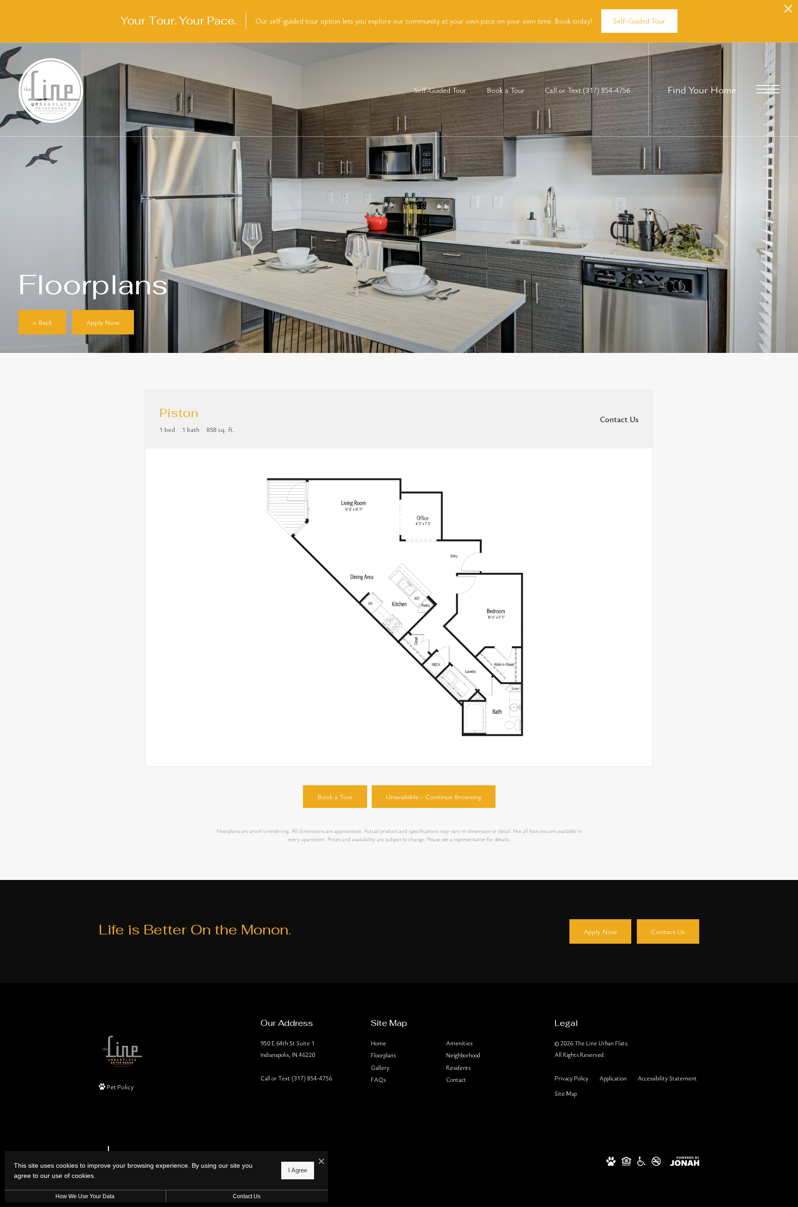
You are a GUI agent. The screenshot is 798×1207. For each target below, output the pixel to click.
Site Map (566, 1093)
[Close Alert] (788, 11)
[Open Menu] (768, 89)
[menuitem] (401, 1043)
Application (613, 1078)
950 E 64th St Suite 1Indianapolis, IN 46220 (287, 1049)
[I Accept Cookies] (321, 1161)
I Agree (297, 1170)
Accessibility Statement (667, 1078)
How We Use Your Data (85, 1196)
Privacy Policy (571, 1078)
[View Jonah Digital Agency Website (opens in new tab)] (684, 1160)
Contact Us (246, 1196)
